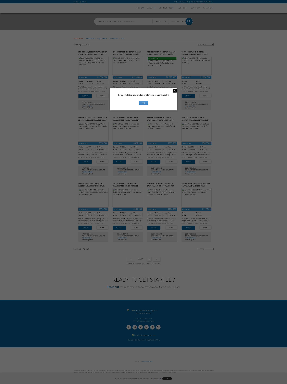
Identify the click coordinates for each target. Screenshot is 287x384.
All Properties (78, 38)
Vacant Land (113, 38)
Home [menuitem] (139, 8)
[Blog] (158, 327)
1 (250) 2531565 (87, 106)
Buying (194, 8)
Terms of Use (157, 378)
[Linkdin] (146, 327)
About (150, 8)
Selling (207, 8)
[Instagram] (134, 327)
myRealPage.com (147, 361)
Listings (181, 8)
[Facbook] (128, 327)
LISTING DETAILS (85, 96)
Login (84, 2)
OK (167, 378)
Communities (165, 8)
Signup (76, 2)
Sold (122, 38)
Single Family (102, 38)
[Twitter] (140, 327)
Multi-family (90, 38)
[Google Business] (152, 327)
